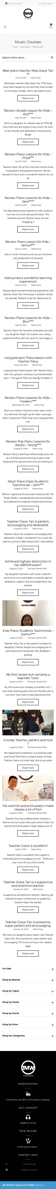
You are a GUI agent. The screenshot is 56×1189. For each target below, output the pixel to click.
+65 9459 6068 (29, 1164)
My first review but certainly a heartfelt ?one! (28, 676)
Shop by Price (10, 1024)
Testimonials (25, 47)
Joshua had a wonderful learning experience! (28, 279)
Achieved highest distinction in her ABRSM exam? (28, 563)
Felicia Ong (34, 78)
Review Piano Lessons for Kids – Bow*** (28, 319)
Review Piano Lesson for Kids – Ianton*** (28, 243)
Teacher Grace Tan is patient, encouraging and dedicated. (28, 523)
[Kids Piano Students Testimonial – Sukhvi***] (28, 613)
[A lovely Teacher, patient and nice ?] (28, 722)
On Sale (6, 968)
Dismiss (39, 1185)
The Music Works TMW (36, 568)
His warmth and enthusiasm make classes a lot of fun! (28, 807)
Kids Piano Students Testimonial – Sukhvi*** (28, 632)
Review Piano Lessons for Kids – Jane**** (28, 199)
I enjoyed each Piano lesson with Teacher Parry (28, 359)
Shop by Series (10, 1002)
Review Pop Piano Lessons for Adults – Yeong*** (28, 443)
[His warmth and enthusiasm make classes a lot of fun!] (28, 788)
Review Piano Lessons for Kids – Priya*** (28, 156)
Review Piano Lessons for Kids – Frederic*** (28, 399)
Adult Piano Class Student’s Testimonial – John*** (28, 483)
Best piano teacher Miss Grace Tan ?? (28, 72)
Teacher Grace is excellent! (28, 846)
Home (15, 47)
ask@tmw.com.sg (29, 1170)
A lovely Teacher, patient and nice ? (28, 741)
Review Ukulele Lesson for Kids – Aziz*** (28, 112)
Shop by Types (10, 991)
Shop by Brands (11, 979)
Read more (28, 98)
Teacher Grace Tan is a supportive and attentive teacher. (28, 884)
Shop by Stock (10, 1013)
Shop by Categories (13, 1035)
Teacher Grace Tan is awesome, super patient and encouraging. (28, 923)
